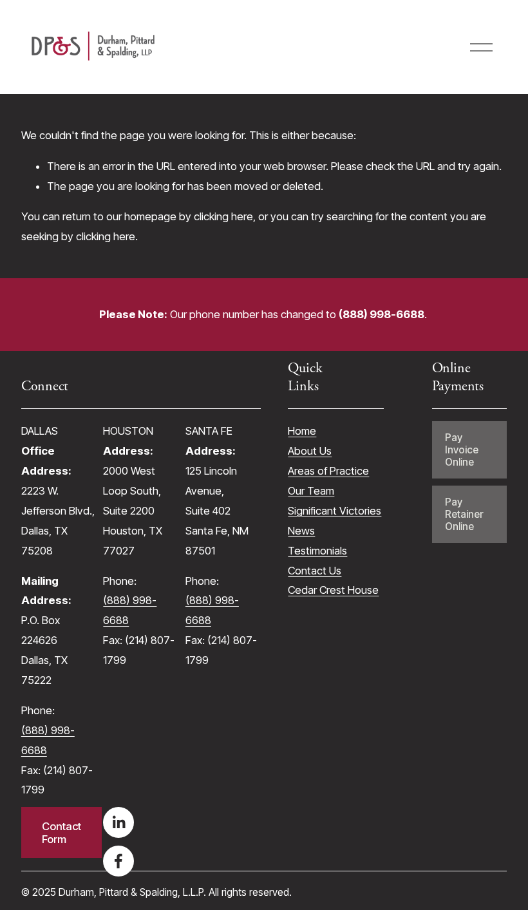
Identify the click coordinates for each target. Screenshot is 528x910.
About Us (310, 450)
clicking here (223, 216)
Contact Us (314, 570)
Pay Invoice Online (461, 449)
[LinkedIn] (118, 822)
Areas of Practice (328, 470)
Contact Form (61, 833)
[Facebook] (118, 861)
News (301, 530)
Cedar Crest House (333, 589)
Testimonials (317, 550)
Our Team (311, 490)
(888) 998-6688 (48, 740)
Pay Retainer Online (464, 514)
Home (302, 430)
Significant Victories (334, 510)
